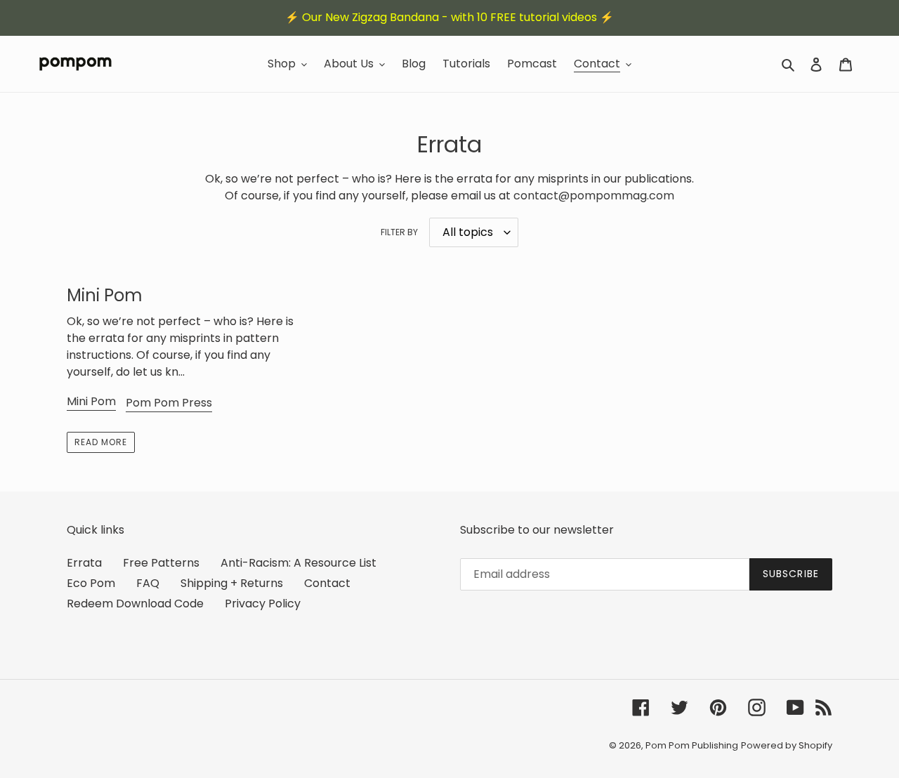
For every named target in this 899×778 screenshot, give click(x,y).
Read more (100, 442)
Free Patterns (161, 563)
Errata (84, 563)
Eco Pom (91, 583)
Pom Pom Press (169, 403)
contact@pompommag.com (593, 195)
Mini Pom (91, 401)
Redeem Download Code (135, 603)
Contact (327, 583)
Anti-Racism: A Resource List (298, 563)
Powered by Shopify (786, 745)
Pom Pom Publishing (691, 745)
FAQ (147, 583)
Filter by (399, 232)
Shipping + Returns (232, 583)
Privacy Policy (263, 603)
